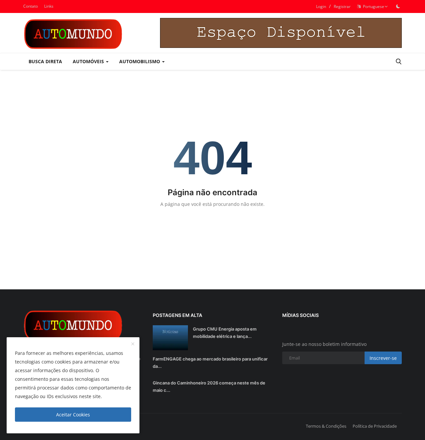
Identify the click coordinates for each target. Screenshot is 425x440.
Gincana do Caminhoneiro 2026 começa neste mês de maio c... (209, 386)
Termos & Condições (326, 426)
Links (48, 6)
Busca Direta (45, 61)
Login (321, 6)
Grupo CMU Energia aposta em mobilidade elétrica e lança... (225, 332)
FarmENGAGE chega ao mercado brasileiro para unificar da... (210, 362)
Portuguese (372, 6)
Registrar (342, 6)
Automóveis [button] (89, 61)
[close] (132, 344)
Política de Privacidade (375, 426)
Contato (30, 6)
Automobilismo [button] (140, 61)
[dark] (398, 6)
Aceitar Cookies (73, 414)
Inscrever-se (383, 358)
